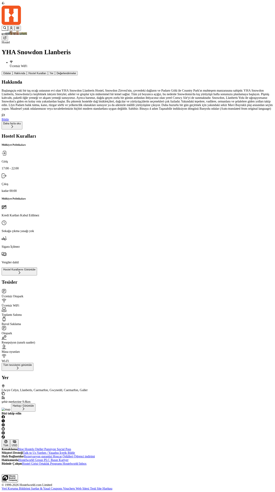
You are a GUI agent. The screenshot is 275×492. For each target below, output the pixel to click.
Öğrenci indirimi (84, 456)
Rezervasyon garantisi (38, 456)
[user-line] (11, 28)
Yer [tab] (51, 73)
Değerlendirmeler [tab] (66, 73)
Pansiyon (50, 449)
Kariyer (63, 460)
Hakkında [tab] (19, 73)
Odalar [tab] (7, 73)
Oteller (39, 449)
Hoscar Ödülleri (63, 456)
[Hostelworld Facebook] (137, 417)
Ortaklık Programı (51, 463)
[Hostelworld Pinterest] (137, 433)
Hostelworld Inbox (75, 463)
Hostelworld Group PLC (34, 460)
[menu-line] (17, 28)
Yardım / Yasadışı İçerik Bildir (56, 452)
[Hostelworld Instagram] (137, 425)
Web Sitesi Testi (86, 488)
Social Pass (64, 449)
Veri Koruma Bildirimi (16, 488)
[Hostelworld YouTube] (137, 429)
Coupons (57, 488)
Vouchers (69, 488)
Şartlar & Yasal (41, 488)
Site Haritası (104, 488)
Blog (21, 449)
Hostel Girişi (30, 463)
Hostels (30, 449)
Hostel (6, 42)
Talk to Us (30, 452)
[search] (5, 28)
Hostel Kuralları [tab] (37, 73)
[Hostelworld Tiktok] (137, 437)
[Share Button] (5, 38)
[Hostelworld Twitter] (137, 421)
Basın (55, 460)
